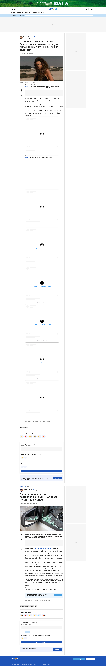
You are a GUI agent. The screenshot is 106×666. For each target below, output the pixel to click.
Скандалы (35, 12)
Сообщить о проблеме (79, 659)
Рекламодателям (90, 659)
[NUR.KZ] (53, 9)
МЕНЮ (15, 9)
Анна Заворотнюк (23, 427)
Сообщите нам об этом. (44, 421)
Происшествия (41, 12)
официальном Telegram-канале (43, 548)
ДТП (28, 486)
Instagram (27, 86)
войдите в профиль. (56, 448)
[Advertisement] (53, 24)
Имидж (30, 12)
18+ (36, 606)
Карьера (19, 12)
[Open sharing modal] (21, 95)
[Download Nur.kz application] (53, 3)
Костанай (32, 606)
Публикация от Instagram (42, 153)
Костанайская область (24, 606)
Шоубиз (13, 12)
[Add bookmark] (21, 99)
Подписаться (58, 595)
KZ (86, 9)
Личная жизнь (25, 12)
